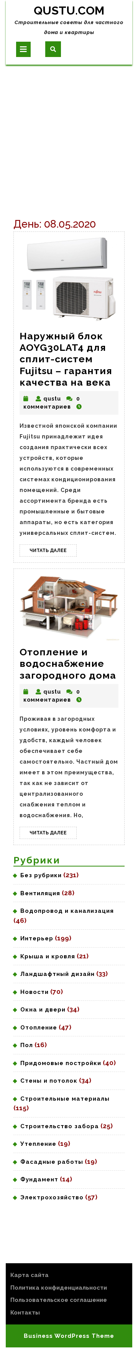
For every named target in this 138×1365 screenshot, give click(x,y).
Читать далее (53, 552)
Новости (34, 992)
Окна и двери (43, 1009)
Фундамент (39, 1179)
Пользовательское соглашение (58, 1300)
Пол (26, 1045)
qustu (52, 399)
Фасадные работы (51, 1161)
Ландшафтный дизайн (57, 974)
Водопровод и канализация (67, 910)
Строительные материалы (65, 1098)
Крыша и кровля (47, 956)
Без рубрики (41, 875)
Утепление (38, 1143)
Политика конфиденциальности (58, 1287)
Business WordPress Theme (69, 1335)
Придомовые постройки (60, 1063)
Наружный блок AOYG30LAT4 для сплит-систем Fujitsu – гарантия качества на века (66, 359)
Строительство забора (59, 1126)
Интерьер (36, 938)
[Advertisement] (69, 137)
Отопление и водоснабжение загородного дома (68, 663)
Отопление (38, 1027)
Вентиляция (40, 893)
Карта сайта (29, 1275)
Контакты (25, 1312)
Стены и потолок (48, 1080)
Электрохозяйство (52, 1197)
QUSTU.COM (69, 10)
